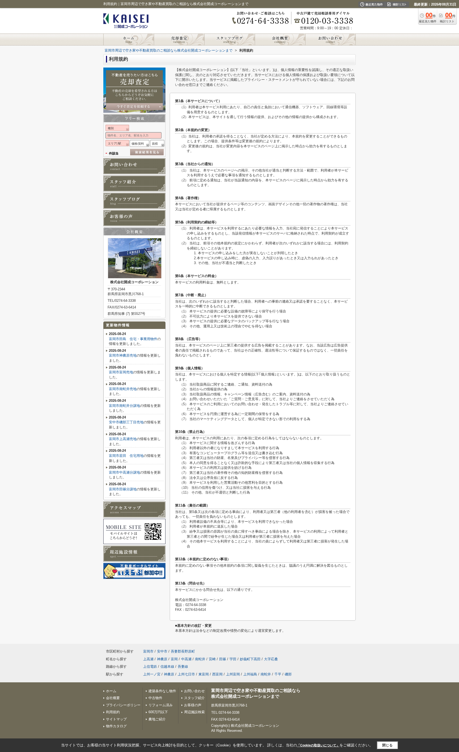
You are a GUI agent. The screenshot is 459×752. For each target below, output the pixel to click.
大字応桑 (271, 659)
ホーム (111, 691)
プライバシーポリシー (123, 705)
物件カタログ (116, 726)
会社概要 (113, 698)
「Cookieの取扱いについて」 (318, 745)
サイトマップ (116, 719)
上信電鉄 (150, 667)
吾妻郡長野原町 (183, 651)
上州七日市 (186, 674)
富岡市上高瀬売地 (123, 439)
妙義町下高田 (250, 659)
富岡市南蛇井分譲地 (124, 406)
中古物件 (155, 698)
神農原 (162, 659)
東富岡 (203, 674)
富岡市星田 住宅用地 (126, 456)
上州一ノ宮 (151, 674)
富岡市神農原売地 (123, 355)
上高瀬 (148, 659)
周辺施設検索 (194, 712)
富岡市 (148, 651)
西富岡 (217, 674)
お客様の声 (192, 705)
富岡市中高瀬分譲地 (124, 472)
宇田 (233, 659)
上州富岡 (233, 674)
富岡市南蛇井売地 (123, 389)
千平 (277, 674)
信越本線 (167, 667)
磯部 (288, 674)
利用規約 (113, 712)
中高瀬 (186, 659)
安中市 (162, 651)
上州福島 (250, 674)
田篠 (222, 659)
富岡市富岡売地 (121, 372)
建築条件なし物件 (162, 691)
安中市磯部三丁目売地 (126, 422)
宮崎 (212, 659)
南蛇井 (200, 659)
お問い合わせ (194, 691)
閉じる (387, 745)
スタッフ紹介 (194, 698)
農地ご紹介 (157, 719)
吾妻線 (183, 667)
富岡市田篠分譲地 (123, 489)
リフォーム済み (160, 705)
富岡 (174, 659)
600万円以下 (158, 712)
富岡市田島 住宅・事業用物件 (133, 339)
